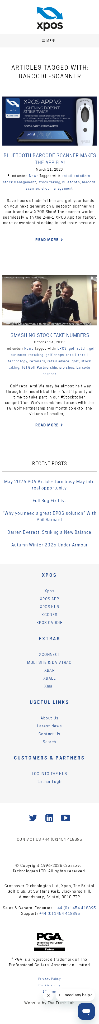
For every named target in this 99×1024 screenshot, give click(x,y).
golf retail (78, 348)
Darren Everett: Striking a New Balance (49, 532)
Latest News (49, 726)
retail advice (59, 361)
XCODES (49, 615)
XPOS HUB (49, 607)
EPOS (62, 348)
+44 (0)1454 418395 (62, 839)
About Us (50, 718)
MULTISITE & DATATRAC (49, 662)
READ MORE (47, 239)
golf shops (55, 355)
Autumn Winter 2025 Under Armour (49, 544)
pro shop (66, 367)
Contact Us (49, 734)
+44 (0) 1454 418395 (75, 908)
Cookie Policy (49, 985)
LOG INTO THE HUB (49, 774)
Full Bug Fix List (50, 500)
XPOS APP (49, 599)
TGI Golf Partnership (39, 367)
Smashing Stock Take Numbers (50, 335)
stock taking (49, 182)
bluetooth (71, 182)
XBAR (49, 670)
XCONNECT (49, 654)
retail (67, 176)
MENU (51, 41)
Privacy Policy (49, 978)
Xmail (49, 686)
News (34, 176)
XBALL (49, 678)
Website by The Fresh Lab (49, 1003)
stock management (19, 182)
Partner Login (49, 782)
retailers (82, 176)
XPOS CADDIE (49, 623)
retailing (36, 355)
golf (75, 361)
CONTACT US (29, 839)
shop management (57, 188)
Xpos (50, 591)
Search (49, 742)
